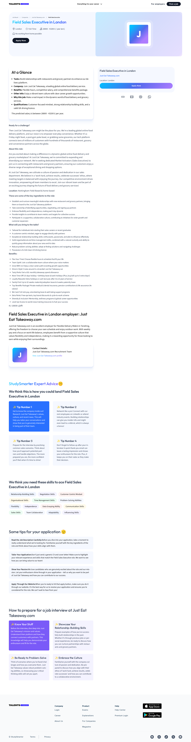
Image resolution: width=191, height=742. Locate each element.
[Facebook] (152, 737)
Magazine (86, 727)
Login (57, 710)
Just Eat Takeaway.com (109, 75)
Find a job (173, 4)
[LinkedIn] (180, 737)
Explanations (88, 715)
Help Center (120, 710)
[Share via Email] (132, 97)
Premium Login (121, 715)
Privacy (47, 737)
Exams (85, 710)
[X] (173, 737)
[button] (123, 97)
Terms (32, 737)
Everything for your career (88, 4)
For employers (158, 4)
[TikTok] (166, 737)
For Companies (89, 721)
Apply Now (21, 40)
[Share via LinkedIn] (140, 97)
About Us (59, 721)
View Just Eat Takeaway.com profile (47, 355)
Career (58, 715)
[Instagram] (159, 737)
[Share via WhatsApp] (149, 97)
